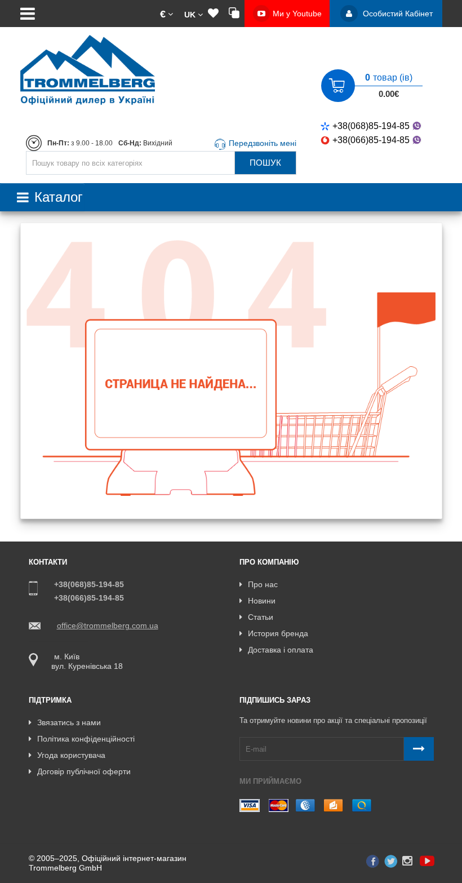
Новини (262, 600)
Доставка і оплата (280, 649)
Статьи (260, 617)
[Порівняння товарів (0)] (234, 13)
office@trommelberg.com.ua (107, 625)
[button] (166, 13)
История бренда (278, 633)
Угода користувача (71, 755)
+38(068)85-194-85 (371, 126)
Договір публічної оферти (84, 771)
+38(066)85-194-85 (371, 140)
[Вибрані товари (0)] (213, 13)
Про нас (263, 584)
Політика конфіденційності (86, 738)
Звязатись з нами (69, 722)
